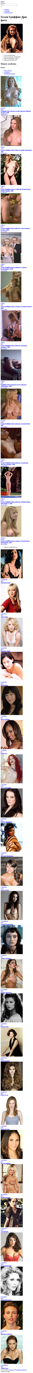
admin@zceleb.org (21, 1370)
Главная (6, 9)
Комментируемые (9, 73)
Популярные (8, 70)
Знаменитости (8, 12)
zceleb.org (11, 1370)
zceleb (2, 1)
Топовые (7, 72)
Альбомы (7, 11)
